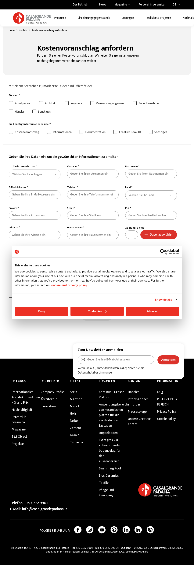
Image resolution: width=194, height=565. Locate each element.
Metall (74, 406)
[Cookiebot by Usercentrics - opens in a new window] (162, 251)
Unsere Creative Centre (139, 421)
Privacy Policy (166, 411)
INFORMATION (167, 381)
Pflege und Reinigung (106, 492)
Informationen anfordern (138, 402)
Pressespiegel (137, 411)
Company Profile (52, 392)
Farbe (74, 420)
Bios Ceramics (109, 475)
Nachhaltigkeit (22, 409)
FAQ (160, 392)
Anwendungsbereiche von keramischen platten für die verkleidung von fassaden (111, 415)
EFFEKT (75, 381)
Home (12, 30)
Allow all (152, 311)
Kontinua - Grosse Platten (111, 394)
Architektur (49, 399)
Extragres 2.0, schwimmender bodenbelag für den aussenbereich (110, 450)
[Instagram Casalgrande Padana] (90, 530)
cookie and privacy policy (69, 285)
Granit (74, 435)
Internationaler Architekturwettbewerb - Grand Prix (24, 397)
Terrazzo (76, 442)
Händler (133, 392)
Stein (73, 392)
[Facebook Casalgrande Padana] (78, 530)
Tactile (104, 483)
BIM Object (19, 436)
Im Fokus (19, 381)
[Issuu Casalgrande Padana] (150, 530)
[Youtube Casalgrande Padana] (102, 530)
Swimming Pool (110, 468)
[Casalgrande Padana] (32, 18)
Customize (95, 311)
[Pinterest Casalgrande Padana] (114, 530)
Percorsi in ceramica (19, 419)
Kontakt (23, 30)
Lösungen (107, 381)
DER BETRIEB (50, 381)
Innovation (48, 406)
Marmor (76, 399)
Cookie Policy (166, 419)
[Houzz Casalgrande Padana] (138, 530)
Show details (163, 299)
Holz (73, 413)
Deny (41, 311)
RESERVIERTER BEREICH (167, 402)
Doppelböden (108, 433)
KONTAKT (135, 381)
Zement (75, 428)
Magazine (19, 429)
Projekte (18, 444)
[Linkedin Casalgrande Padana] (126, 530)
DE (174, 4)
